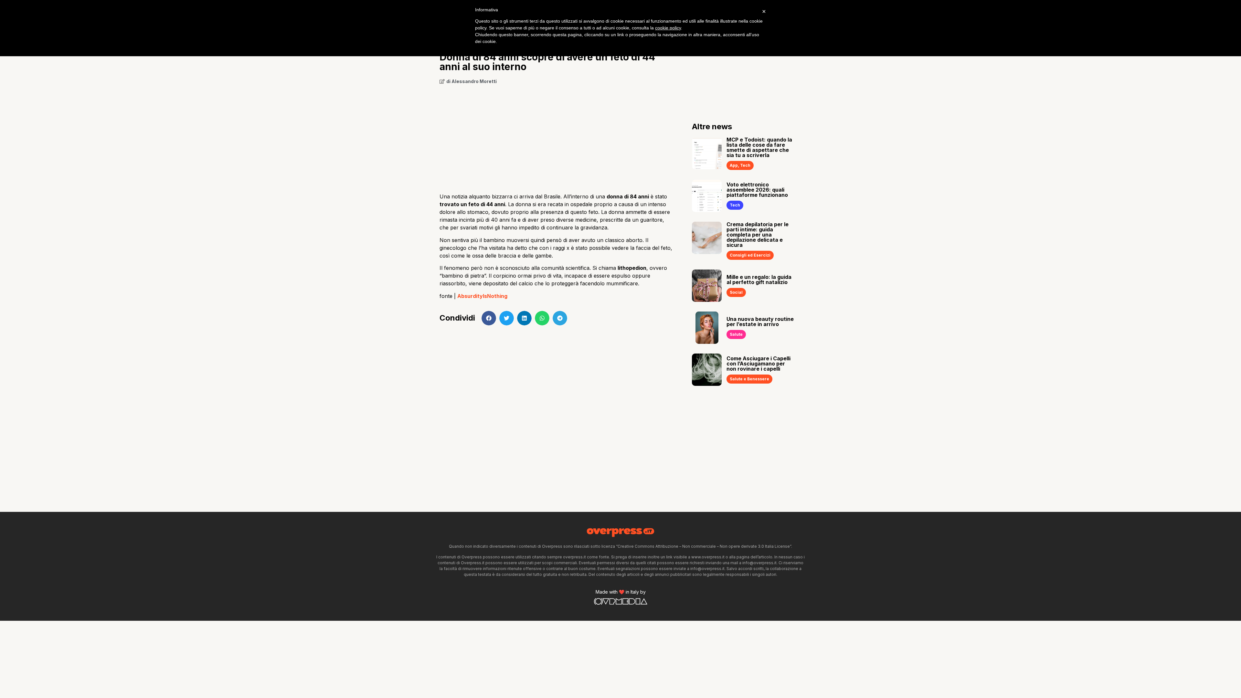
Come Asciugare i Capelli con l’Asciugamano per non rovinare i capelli (758, 363)
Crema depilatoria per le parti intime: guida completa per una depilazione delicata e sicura (758, 234)
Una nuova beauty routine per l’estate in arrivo (760, 321)
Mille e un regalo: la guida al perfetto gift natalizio (759, 279)
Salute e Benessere (749, 378)
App (734, 165)
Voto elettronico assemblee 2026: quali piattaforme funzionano (757, 189)
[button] (489, 318)
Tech (745, 165)
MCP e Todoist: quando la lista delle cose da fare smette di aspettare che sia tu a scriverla (759, 147)
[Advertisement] (556, 136)
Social (736, 292)
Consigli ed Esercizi (750, 255)
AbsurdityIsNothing (482, 296)
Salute (736, 334)
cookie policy (668, 27)
